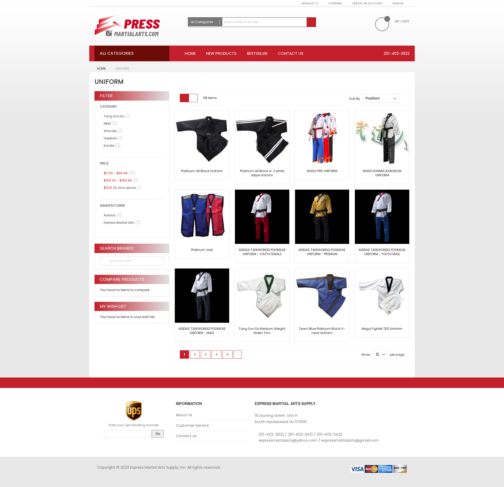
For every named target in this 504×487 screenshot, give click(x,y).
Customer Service (192, 425)
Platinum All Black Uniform (202, 171)
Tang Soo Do (118, 116)
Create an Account (367, 4)
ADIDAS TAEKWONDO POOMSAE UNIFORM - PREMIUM (321, 252)
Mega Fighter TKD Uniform (382, 328)
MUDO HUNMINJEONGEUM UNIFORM (382, 173)
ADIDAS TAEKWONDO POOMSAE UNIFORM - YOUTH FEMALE (262, 252)
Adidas (113, 215)
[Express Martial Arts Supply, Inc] (138, 26)
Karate (113, 145)
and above (123, 187)
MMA (111, 123)
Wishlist (309, 4)
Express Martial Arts (123, 222)
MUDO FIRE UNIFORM (322, 171)
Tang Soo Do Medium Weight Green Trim (262, 330)
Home (102, 68)
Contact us (186, 436)
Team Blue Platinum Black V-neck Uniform (322, 330)
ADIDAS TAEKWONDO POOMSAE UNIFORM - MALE (201, 330)
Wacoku (114, 131)
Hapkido (114, 138)
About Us (184, 415)
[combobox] (252, 22)
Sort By (354, 98)
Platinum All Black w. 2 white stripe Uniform (262, 173)
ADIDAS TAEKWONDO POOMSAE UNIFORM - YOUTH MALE (382, 252)
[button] (181, 117)
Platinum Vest (202, 250)
